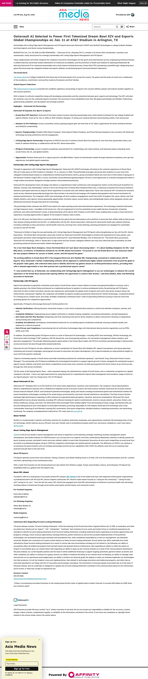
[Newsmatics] (7, 347)
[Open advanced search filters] (121, 26)
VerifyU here (18, 426)
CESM (16, 435)
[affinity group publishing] (7, 342)
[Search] (117, 26)
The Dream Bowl (20, 77)
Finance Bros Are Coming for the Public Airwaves (25, 3)
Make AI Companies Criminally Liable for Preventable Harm (83, 3)
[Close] (39, 640)
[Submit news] (7, 332)
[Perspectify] (7, 337)
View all (143, 3)
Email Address (11, 660)
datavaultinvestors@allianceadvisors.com (30, 579)
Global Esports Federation (27, 89)
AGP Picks (6, 3)
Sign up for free (21, 668)
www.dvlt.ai (77, 411)
